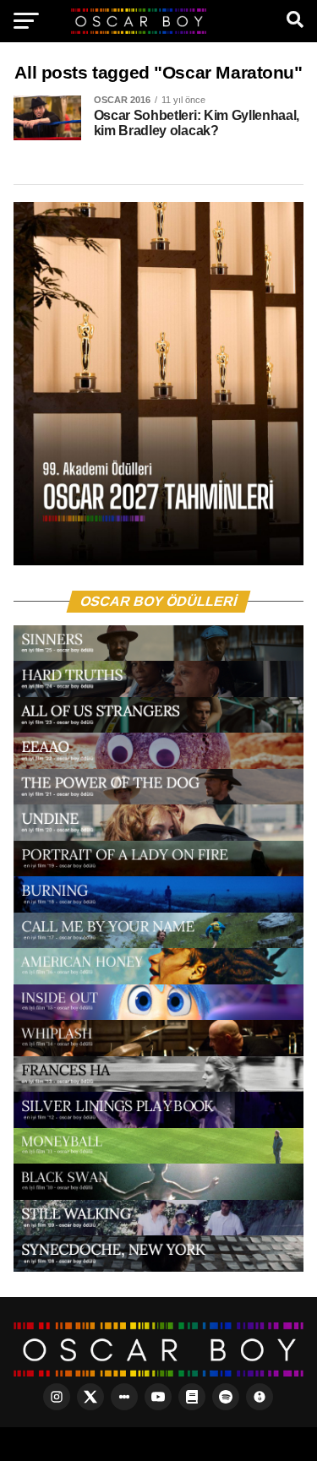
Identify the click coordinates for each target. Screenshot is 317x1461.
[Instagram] (56, 1396)
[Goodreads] (191, 1396)
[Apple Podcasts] (259, 1396)
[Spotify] (225, 1396)
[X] (90, 1396)
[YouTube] (158, 1396)
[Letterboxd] (124, 1396)
